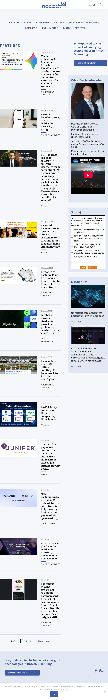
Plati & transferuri (47, 340)
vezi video (76, 321)
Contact (20, 683)
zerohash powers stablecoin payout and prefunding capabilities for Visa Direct (50, 324)
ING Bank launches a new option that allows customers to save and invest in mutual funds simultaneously (50, 236)
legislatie (30, 28)
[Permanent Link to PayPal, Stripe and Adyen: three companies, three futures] (18, 425)
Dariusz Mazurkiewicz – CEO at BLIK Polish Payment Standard (86, 126)
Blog (66, 28)
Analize (45, 424)
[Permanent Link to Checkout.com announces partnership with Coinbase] (88, 309)
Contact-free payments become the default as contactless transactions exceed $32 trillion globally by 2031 (51, 456)
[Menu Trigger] (90, 5)
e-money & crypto (50, 135)
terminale (93, 22)
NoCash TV (79, 282)
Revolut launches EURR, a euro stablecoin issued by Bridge (50, 122)
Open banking (48, 523)
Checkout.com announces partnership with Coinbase (87, 314)
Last (47, 641)
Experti (80, 28)
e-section (42, 22)
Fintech (13, 22)
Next (40, 641)
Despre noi (9, 683)
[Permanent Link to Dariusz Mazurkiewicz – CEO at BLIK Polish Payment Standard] (87, 120)
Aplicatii (45, 205)
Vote (83, 267)
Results (92, 267)
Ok (54, 694)
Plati (27, 22)
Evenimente (50, 28)
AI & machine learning (47, 93)
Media (58, 22)
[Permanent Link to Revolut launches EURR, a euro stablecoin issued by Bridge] (18, 127)
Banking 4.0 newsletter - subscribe (86, 64)
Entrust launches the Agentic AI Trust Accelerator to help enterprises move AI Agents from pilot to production (88, 354)
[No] (104, 691)
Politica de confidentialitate (45, 683)
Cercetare (74, 22)
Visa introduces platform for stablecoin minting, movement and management (50, 551)
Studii (44, 474)
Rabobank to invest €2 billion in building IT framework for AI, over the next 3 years (50, 370)
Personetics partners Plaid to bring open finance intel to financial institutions (50, 279)
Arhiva (28, 683)
